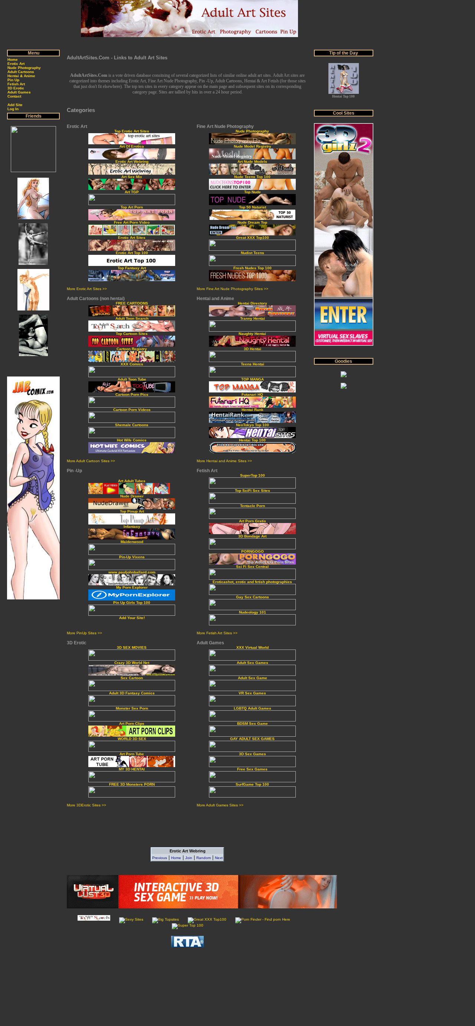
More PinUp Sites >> (84, 633)
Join (188, 858)
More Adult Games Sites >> (220, 805)
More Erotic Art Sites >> (87, 289)
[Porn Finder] (262, 919)
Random (203, 858)
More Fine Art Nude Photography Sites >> (232, 289)
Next (219, 858)
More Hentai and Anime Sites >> (224, 461)
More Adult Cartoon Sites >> (91, 461)
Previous (159, 858)
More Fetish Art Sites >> (217, 633)
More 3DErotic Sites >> (86, 805)
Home (176, 858)
